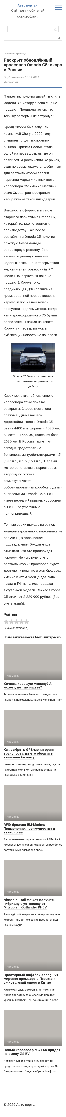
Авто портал (28, 5)
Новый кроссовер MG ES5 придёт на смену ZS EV (32, 1052)
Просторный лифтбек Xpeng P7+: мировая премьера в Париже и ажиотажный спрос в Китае (32, 979)
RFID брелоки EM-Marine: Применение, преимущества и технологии (29, 828)
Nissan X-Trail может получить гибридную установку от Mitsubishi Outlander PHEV (29, 904)
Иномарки (11, 82)
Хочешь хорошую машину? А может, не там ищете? (28, 686)
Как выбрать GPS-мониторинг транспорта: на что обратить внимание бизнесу (29, 753)
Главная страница (15, 53)
